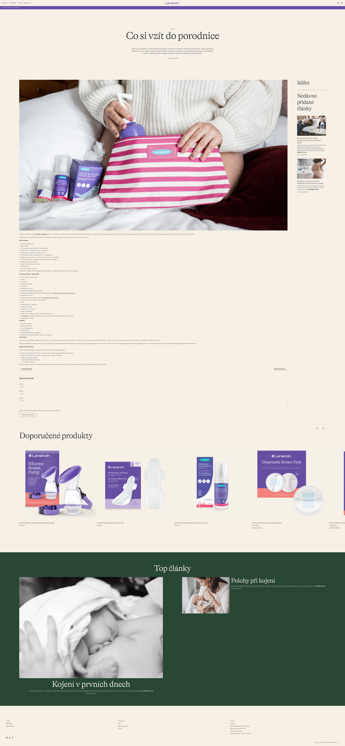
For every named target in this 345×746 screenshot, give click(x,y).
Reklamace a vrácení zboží (238, 728)
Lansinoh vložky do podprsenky (64, 293)
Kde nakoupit (10, 726)
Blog (172, 29)
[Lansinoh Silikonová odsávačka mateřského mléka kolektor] (57, 483)
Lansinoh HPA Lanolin (50, 298)
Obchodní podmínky (236, 731)
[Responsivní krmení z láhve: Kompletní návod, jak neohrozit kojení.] (311, 126)
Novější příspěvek (280, 369)
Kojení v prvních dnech (91, 684)
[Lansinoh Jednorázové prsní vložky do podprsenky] (290, 483)
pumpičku (24, 316)
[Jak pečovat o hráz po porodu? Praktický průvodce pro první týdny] (311, 169)
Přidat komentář (28, 415)
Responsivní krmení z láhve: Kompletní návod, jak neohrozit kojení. (309, 140)
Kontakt (232, 723)
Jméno (21, 384)
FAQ (119, 723)
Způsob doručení (123, 726)
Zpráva (21, 398)
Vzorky (120, 728)
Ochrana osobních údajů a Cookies (240, 733)
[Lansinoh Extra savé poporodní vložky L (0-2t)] (135, 483)
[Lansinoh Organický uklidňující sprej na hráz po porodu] (212, 483)
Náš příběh (9, 723)
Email (21, 391)
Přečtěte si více (302, 152)
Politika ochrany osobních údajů (239, 726)
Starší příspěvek (26, 369)
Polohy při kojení (253, 581)
